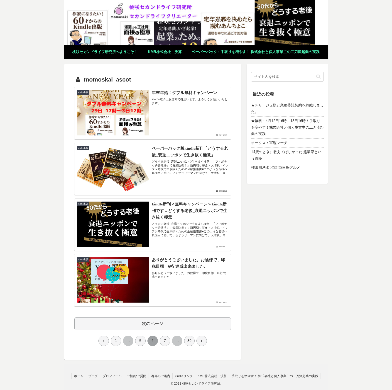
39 (189, 341)
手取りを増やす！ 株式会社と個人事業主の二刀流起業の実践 (275, 376)
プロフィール (112, 376)
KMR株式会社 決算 (212, 376)
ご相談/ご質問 (136, 376)
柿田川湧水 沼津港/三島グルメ (275, 167)
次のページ (152, 323)
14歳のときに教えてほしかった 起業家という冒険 (286, 155)
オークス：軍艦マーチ (269, 143)
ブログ (93, 376)
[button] (318, 76)
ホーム (78, 376)
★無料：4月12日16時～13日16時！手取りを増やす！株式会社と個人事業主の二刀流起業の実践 (287, 127)
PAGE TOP (378, 374)
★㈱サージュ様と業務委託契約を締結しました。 (287, 108)
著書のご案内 (160, 376)
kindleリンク (184, 376)
